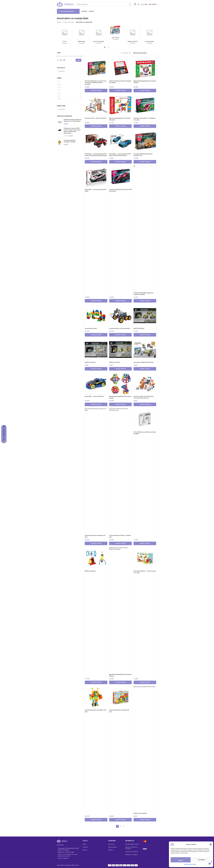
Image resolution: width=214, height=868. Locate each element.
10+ (60, 99)
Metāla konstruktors (90, 571)
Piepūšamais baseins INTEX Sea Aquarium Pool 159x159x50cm (72, 120)
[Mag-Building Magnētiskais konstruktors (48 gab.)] (120, 610)
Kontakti (85, 850)
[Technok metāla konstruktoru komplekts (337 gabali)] (120, 68)
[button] (210, 844)
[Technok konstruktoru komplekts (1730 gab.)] (59, 143)
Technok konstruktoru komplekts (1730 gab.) (70, 141)
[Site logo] (65, 4)
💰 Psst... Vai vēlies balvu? (4, 435)
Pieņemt (180, 860)
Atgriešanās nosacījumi (131, 851)
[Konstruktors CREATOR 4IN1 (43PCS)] (145, 349)
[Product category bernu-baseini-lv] (81, 35)
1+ (59, 81)
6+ (59, 93)
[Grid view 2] (124, 53)
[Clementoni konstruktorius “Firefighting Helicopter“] (145, 105)
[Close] (4, 426)
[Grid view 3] (127, 53)
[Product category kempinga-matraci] (132, 35)
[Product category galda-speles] (115, 33)
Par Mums (85, 847)
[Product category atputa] (64, 35)
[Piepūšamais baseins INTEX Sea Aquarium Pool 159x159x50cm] (59, 122)
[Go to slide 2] (106, 47)
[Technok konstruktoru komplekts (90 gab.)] (120, 697)
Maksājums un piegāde (131, 854)
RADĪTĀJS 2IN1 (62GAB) (140, 813)
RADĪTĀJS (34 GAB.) (114, 362)
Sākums (59, 22)
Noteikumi (201, 860)
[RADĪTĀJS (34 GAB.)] (120, 349)
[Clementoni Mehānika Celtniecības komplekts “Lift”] (145, 141)
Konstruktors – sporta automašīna (94, 396)
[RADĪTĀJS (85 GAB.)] (145, 315)
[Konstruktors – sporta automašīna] (96, 383)
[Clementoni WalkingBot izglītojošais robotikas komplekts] (145, 228)
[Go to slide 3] (107, 47)
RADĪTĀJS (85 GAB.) (139, 328)
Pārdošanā (62, 71)
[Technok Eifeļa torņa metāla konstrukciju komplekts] (145, 419)
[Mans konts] (138, 4)
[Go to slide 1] (104, 47)
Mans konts (111, 844)
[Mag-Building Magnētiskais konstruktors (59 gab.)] (120, 383)
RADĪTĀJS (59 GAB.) (90, 362)
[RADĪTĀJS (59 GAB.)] (96, 349)
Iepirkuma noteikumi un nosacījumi (131, 847)
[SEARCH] (130, 4)
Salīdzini (110, 850)
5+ (59, 90)
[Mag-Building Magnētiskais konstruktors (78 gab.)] (145, 68)
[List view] (121, 53)
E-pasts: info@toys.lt (63, 858)
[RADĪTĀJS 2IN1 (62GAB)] (145, 749)
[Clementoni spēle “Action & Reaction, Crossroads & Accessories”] (145, 383)
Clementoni (62, 109)
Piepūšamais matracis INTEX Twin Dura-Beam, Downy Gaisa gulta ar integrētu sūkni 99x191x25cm (72, 131)
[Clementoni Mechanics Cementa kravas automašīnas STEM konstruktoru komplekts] (96, 68)
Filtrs (78, 60)
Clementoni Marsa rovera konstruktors (120, 328)
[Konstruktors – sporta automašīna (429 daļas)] (96, 176)
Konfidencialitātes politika (190, 864)
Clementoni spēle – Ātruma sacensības (95, 118)
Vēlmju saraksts (112, 847)
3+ (59, 87)
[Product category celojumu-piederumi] (98, 35)
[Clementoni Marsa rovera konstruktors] (120, 315)
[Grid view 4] (129, 53)
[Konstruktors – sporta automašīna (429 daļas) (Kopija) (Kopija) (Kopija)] (120, 141)
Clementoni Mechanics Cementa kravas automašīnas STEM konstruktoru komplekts (95, 82)
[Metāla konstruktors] (96, 558)
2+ (59, 84)
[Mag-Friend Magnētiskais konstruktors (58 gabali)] (120, 105)
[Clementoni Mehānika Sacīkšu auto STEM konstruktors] (120, 176)
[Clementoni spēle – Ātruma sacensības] (96, 105)
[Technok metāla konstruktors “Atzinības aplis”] (120, 471)
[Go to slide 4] (109, 47)
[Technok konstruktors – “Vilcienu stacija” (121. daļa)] (145, 558)
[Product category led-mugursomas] (149, 35)
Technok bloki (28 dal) (91, 328)
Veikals (84, 844)
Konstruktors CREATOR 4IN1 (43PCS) (144, 362)
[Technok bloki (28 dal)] (96, 315)
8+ (59, 96)
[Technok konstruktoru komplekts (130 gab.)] (96, 471)
